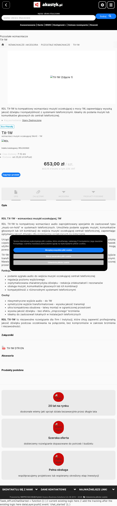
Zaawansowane (27, 25)
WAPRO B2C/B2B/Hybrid (30, 497)
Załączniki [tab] (38, 196)
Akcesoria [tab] (63, 196)
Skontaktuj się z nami (17, 489)
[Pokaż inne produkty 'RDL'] (5, 141)
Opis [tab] (16, 196)
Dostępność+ (59, 25)
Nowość (94, 25)
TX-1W (76, 44)
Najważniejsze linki (93, 489)
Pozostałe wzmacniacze (55, 44)
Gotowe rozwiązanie (78, 25)
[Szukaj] (106, 16)
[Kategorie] (111, 5)
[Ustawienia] (102, 5)
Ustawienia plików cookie (96, 497)
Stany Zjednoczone (31, 120)
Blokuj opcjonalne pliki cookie (58, 256)
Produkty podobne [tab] (93, 196)
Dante (40, 25)
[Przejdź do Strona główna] (2, 44)
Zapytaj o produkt (11, 175)
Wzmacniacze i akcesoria (23, 44)
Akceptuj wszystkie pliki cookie (58, 250)
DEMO (48, 25)
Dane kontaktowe (53, 489)
